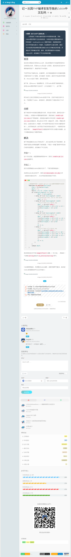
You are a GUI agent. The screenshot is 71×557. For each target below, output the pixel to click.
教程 (44, 18)
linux (28, 542)
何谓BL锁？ (29, 426)
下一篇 (65, 317)
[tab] (29, 400)
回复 (27, 336)
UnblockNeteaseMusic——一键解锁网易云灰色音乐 (40, 404)
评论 (23, 358)
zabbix (32, 542)
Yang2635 (27, 16)
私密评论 (61, 373)
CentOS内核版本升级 (32, 410)
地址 (22, 385)
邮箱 (47, 378)
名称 (23, 378)
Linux (47, 18)
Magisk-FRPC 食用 (31, 415)
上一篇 (24, 317)
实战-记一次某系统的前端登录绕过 (36, 421)
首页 (25, 24)
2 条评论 (56, 16)
